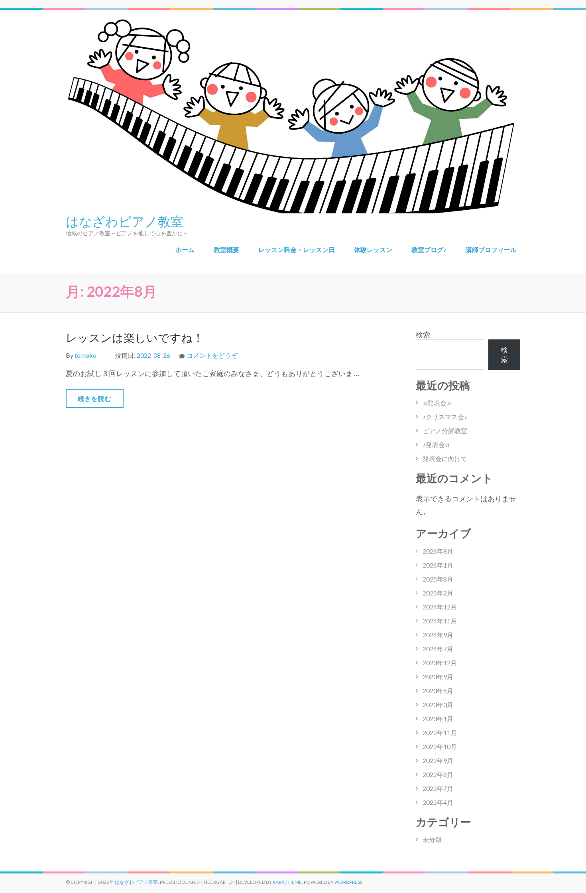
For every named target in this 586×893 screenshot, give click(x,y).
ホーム (185, 249)
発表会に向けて (445, 458)
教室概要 (226, 249)
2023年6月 (438, 690)
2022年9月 (438, 760)
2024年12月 (440, 607)
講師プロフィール (491, 249)
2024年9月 (438, 635)
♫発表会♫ (437, 402)
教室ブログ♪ (428, 249)
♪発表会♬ (437, 444)
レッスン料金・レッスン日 (296, 249)
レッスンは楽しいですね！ (135, 337)
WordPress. (349, 882)
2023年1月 (438, 718)
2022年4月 (438, 802)
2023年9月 (438, 676)
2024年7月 (438, 649)
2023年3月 (438, 704)
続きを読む (95, 398)
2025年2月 (438, 593)
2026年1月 (438, 565)
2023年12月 (440, 662)
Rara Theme (287, 882)
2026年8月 (438, 551)
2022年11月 (440, 732)
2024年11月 (440, 621)
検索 (423, 334)
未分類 (432, 839)
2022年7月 (438, 788)
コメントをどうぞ (212, 355)
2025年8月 (438, 579)
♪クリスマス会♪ (445, 416)
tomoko (85, 355)
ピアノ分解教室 (445, 430)
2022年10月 (440, 746)
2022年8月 (438, 774)
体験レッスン (373, 249)
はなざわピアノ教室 (124, 220)
